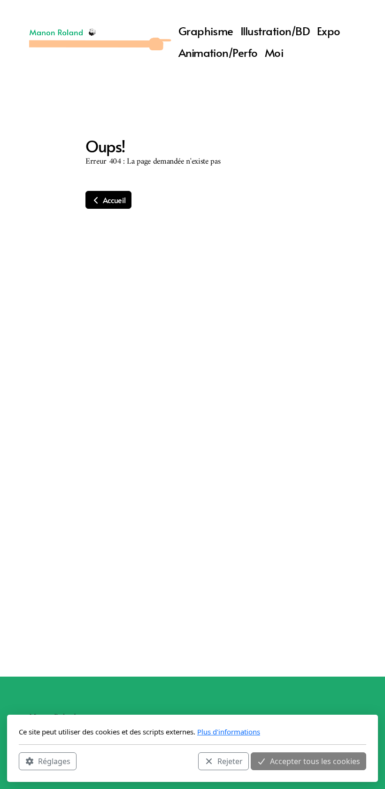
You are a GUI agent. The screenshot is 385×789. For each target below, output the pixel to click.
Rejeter (230, 761)
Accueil (113, 200)
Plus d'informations (228, 731)
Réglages (54, 761)
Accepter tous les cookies (315, 761)
